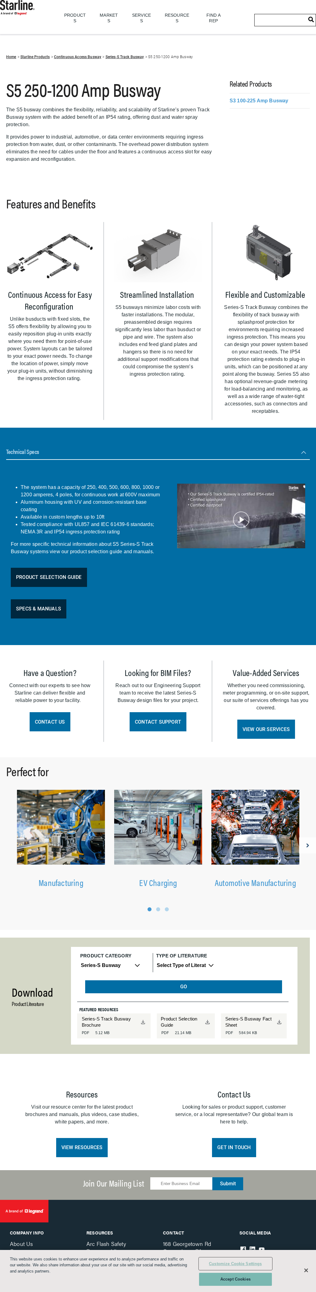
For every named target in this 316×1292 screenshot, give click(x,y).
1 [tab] (149, 909)
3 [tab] (167, 909)
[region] (158, 1271)
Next (307, 845)
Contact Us (50, 722)
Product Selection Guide (49, 577)
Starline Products (35, 57)
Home (11, 57)
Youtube (261, 1249)
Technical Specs (22, 451)
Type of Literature (181, 955)
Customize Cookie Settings (235, 1263)
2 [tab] (158, 909)
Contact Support (158, 722)
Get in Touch (234, 1147)
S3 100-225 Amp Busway (259, 100)
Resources (99, 1233)
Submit (228, 1184)
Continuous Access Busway (77, 57)
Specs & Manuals (38, 609)
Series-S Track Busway (125, 57)
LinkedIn (252, 1249)
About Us (21, 1243)
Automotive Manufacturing (255, 882)
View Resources (82, 1147)
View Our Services (266, 729)
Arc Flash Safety (106, 1243)
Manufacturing (61, 882)
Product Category (105, 955)
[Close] (306, 1270)
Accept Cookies (235, 1279)
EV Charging (158, 882)
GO (183, 987)
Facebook (243, 1249)
